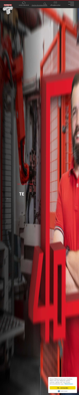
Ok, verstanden (62, 388)
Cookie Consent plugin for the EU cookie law (62, 391)
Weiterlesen (68, 384)
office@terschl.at (55, 5)
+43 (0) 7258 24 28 (24, 5)
